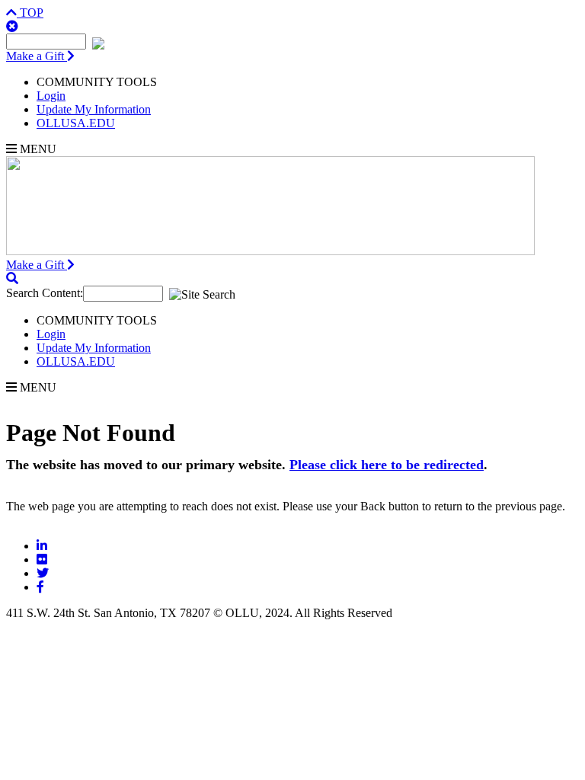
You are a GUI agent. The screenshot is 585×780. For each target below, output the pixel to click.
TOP (30, 12)
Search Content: (44, 292)
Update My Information (94, 109)
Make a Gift (36, 56)
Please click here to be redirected (386, 464)
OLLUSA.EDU (76, 123)
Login (51, 95)
